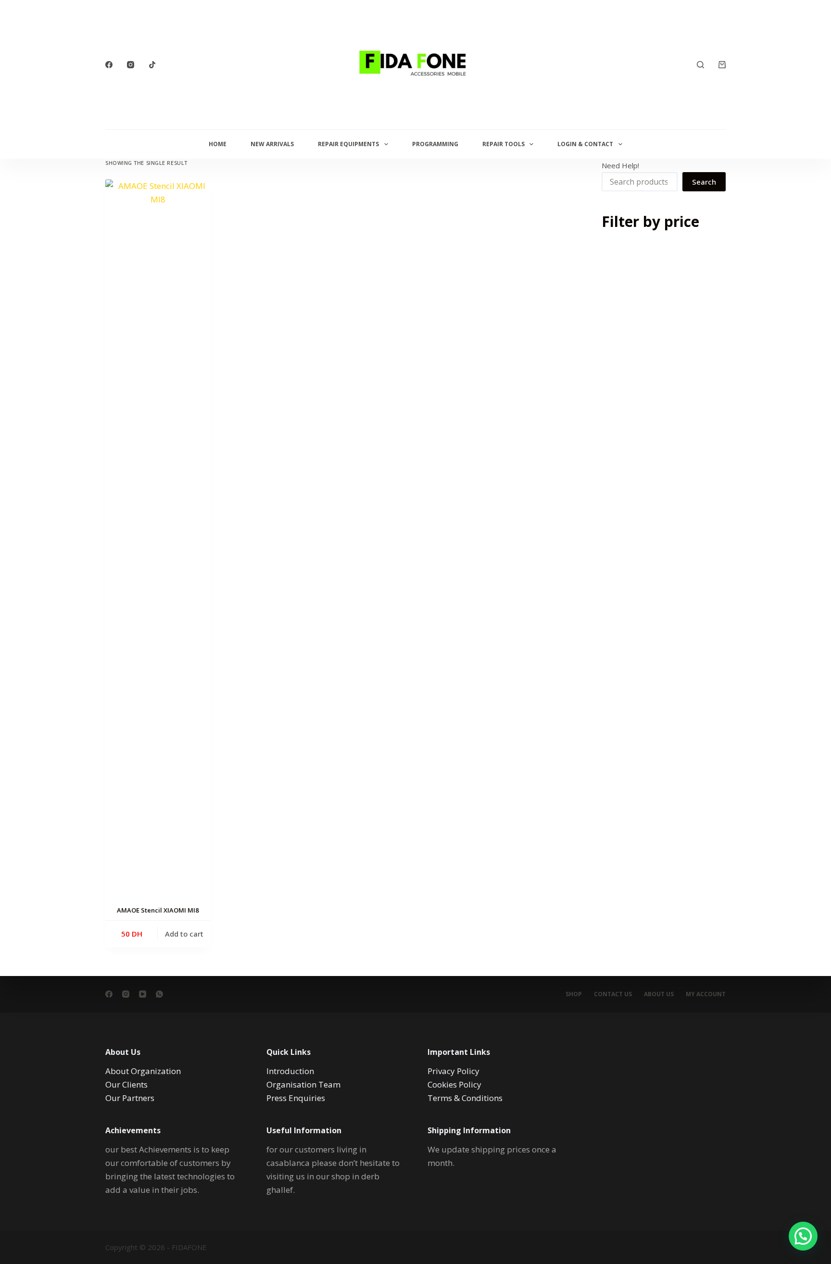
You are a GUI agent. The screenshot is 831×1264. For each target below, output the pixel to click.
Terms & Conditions (465, 1097)
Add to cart (184, 934)
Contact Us (613, 994)
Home (218, 144)
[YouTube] (142, 994)
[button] (803, 1236)
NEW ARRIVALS (272, 144)
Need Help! (620, 165)
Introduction (290, 1070)
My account (706, 994)
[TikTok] (152, 64)
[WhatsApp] (159, 994)
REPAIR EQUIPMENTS (348, 144)
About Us (659, 994)
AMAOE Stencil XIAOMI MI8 (158, 910)
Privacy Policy (453, 1070)
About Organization (143, 1070)
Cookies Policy (454, 1084)
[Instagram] (130, 64)
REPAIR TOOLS (503, 144)
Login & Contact (585, 144)
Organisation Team (303, 1084)
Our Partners (129, 1097)
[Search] (700, 64)
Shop (574, 994)
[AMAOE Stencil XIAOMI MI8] (157, 540)
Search (704, 182)
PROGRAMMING (435, 144)
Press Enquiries (295, 1097)
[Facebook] (109, 64)
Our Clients (126, 1084)
